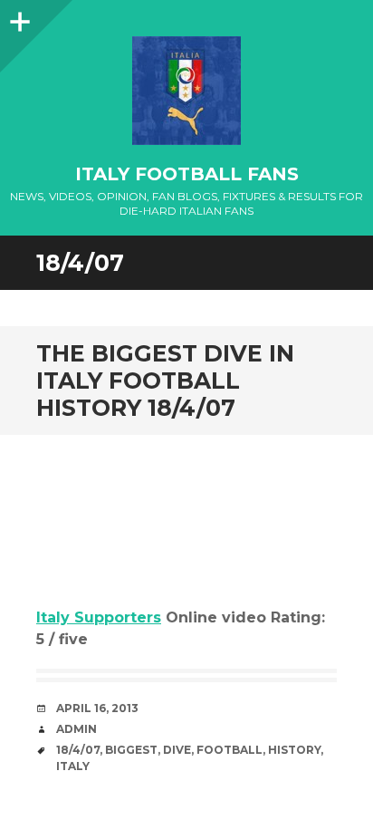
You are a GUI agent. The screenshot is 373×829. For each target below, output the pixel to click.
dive (177, 750)
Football (229, 750)
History (294, 750)
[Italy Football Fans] (186, 90)
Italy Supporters (98, 617)
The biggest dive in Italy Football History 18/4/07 (165, 380)
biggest (131, 750)
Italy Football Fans (187, 174)
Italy (73, 766)
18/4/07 (78, 750)
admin (76, 729)
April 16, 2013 (97, 708)
